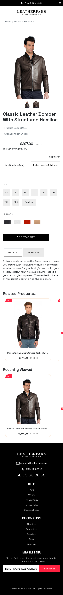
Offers (31, 494)
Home (8, 21)
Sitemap (31, 544)
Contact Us (31, 529)
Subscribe (49, 568)
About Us (31, 524)
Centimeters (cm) (15, 165)
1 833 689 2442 (33, 2)
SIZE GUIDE (54, 157)
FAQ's (31, 489)
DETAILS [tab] (12, 252)
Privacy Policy (31, 500)
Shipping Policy (31, 510)
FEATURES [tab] (33, 252)
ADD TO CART (26, 237)
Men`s (17, 21)
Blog (31, 539)
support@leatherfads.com (33, 463)
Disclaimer (31, 534)
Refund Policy (31, 505)
